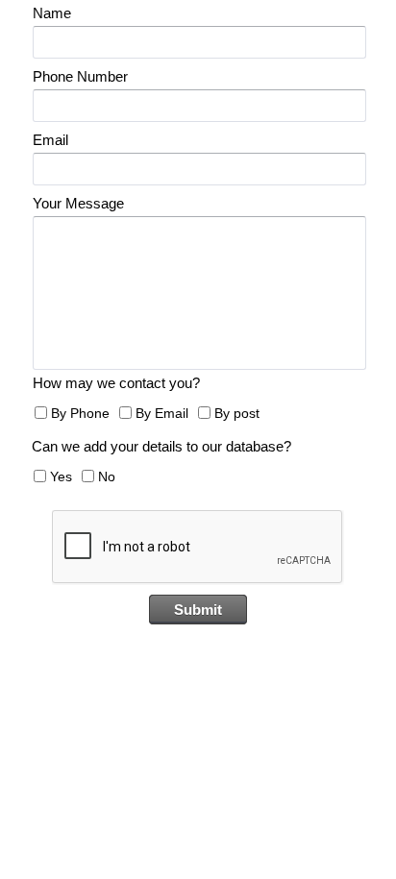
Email (50, 140)
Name (52, 13)
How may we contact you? (116, 383)
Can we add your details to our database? (161, 446)
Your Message (78, 203)
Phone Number (80, 76)
